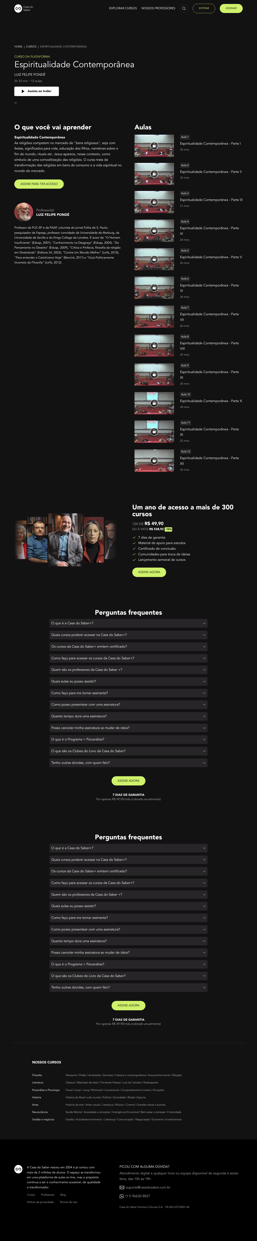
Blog (63, 1195)
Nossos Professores (158, 8)
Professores (47, 1195)
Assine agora (149, 572)
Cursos (31, 47)
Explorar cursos (123, 8)
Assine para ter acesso (39, 184)
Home (18, 47)
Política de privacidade (40, 1202)
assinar (231, 8)
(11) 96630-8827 (137, 1196)
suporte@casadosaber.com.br (148, 1187)
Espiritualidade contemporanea (63, 47)
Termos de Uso (68, 1202)
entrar (204, 8)
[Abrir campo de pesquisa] (184, 8)
